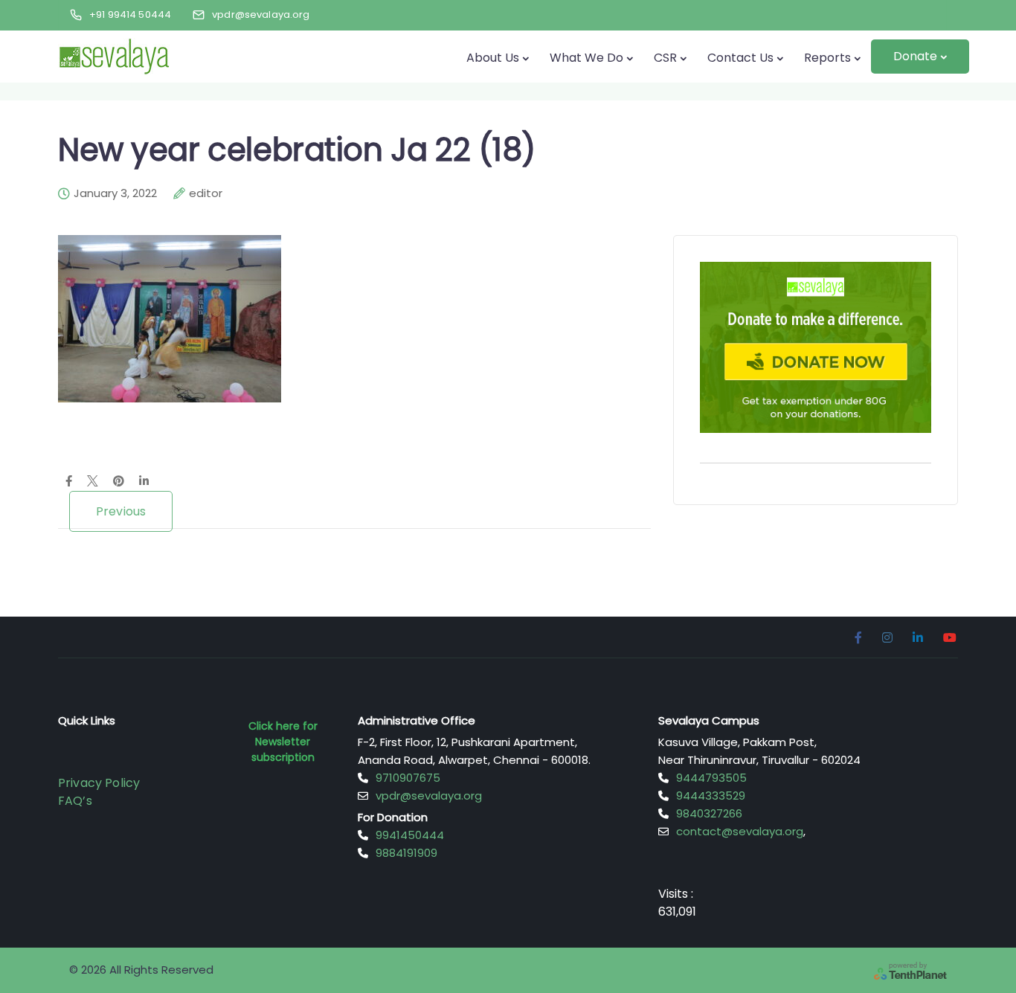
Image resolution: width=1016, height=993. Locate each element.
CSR (665, 57)
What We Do (586, 57)
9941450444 (410, 835)
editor (205, 193)
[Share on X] (92, 482)
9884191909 (406, 853)
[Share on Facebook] (68, 482)
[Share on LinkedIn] (144, 482)
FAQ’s (75, 800)
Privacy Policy (99, 782)
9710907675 (408, 777)
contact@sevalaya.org (739, 831)
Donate (915, 56)
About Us (492, 57)
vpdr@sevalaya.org (429, 795)
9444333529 (710, 795)
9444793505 (711, 777)
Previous (121, 511)
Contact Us (740, 57)
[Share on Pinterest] (118, 482)
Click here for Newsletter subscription (283, 742)
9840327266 (709, 813)
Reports (827, 57)
